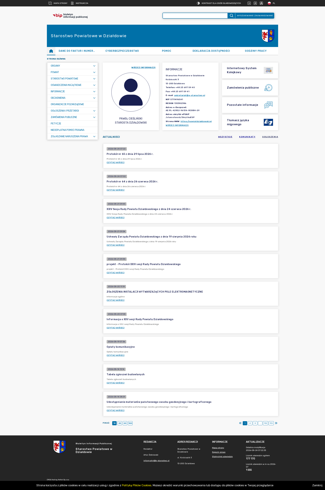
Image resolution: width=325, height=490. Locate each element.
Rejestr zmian (218, 452)
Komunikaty (247, 137)
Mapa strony (60, 3)
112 (265, 423)
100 (130, 423)
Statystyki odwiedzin (222, 456)
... (260, 423)
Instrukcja (82, 3)
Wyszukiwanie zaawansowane (255, 15)
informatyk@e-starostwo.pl (157, 461)
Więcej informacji (177, 125)
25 (119, 423)
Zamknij (317, 485)
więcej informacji (144, 67)
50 (125, 423)
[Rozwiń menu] (94, 65)
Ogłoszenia (270, 137)
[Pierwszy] (240, 423)
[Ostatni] (276, 423)
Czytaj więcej (116, 162)
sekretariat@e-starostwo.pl (189, 95)
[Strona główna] (51, 51)
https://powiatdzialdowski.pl (196, 121)
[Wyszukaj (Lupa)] (231, 15)
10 (114, 423)
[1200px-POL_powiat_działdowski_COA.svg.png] (268, 36)
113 (271, 423)
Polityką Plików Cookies (136, 485)
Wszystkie (225, 137)
